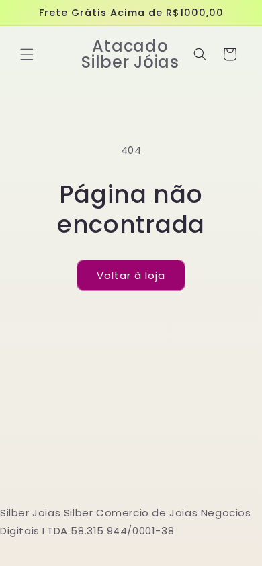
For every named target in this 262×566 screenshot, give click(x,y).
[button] (27, 54)
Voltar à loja (131, 275)
